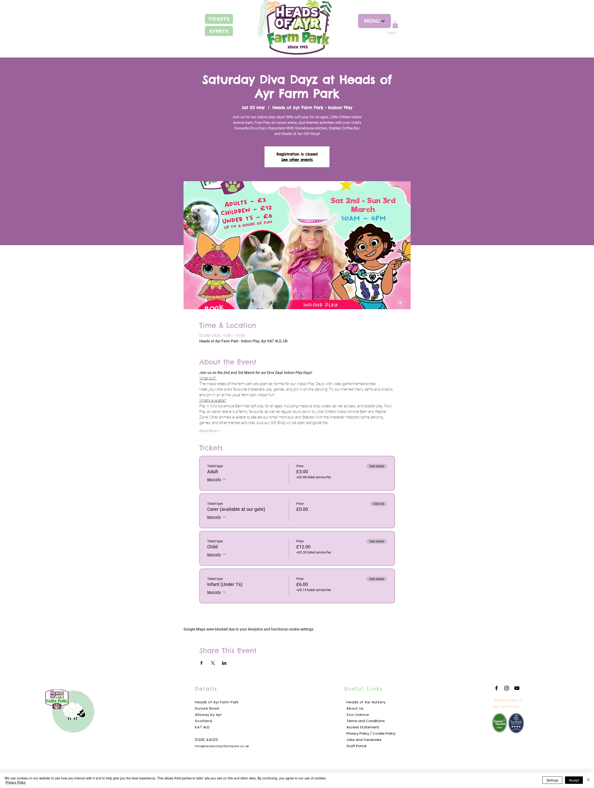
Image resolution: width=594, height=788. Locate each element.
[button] (395, 24)
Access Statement (362, 727)
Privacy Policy (16, 782)
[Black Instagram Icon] (507, 688)
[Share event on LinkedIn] (224, 663)
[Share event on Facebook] (201, 663)
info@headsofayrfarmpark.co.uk (222, 746)
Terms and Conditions (365, 720)
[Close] (588, 780)
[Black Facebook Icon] (496, 688)
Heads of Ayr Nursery (366, 702)
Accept (574, 780)
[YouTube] (517, 688)
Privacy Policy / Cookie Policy (370, 733)
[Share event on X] (213, 663)
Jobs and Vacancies (363, 739)
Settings (552, 780)
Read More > (209, 431)
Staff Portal (356, 745)
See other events (297, 159)
